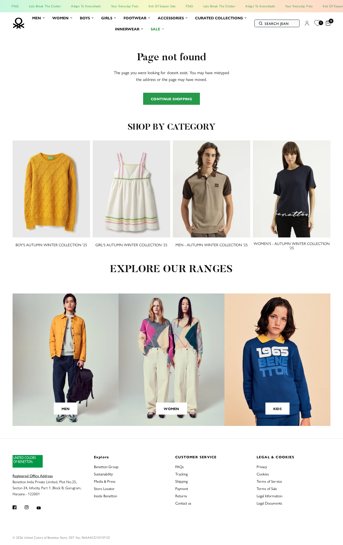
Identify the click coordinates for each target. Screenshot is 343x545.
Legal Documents (269, 503)
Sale (155, 28)
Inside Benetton (105, 495)
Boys (85, 17)
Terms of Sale (267, 488)
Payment (181, 488)
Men (36, 17)
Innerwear (127, 28)
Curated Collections (219, 17)
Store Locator (104, 488)
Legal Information (269, 495)
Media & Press (105, 481)
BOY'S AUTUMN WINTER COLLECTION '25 (51, 244)
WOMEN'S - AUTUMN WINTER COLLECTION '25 (292, 245)
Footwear (135, 17)
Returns (181, 495)
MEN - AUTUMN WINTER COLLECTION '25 (212, 244)
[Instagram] (30, 507)
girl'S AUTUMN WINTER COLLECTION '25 (131, 244)
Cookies (263, 473)
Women (60, 17)
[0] (326, 23)
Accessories (171, 17)
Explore (101, 457)
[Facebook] (18, 507)
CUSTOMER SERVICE (195, 457)
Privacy (262, 466)
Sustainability (103, 473)
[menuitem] (38, 17)
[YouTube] (42, 508)
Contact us (183, 503)
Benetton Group (106, 466)
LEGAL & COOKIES (275, 457)
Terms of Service (269, 481)
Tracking (181, 473)
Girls (106, 17)
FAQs (179, 466)
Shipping (181, 481)
